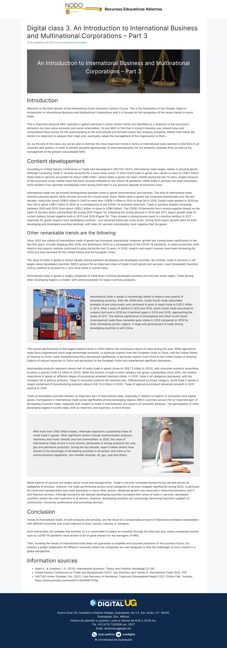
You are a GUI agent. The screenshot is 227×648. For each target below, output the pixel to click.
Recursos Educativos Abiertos (133, 9)
